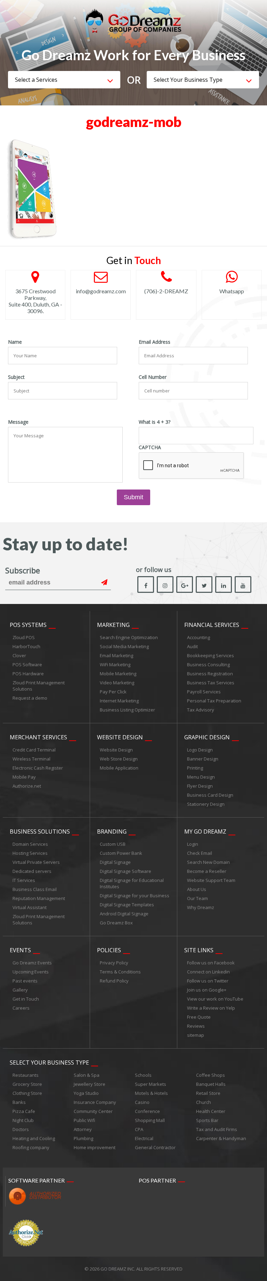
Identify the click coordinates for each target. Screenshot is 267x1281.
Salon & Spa (86, 1075)
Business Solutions (40, 831)
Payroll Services (204, 692)
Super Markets (150, 1084)
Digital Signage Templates (127, 904)
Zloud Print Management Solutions (39, 685)
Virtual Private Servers (36, 862)
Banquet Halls (211, 1084)
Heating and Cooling (34, 1138)
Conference (147, 1111)
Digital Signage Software (125, 871)
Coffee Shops (210, 1075)
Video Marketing (117, 682)
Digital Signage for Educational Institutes (132, 883)
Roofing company (31, 1147)
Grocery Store (27, 1084)
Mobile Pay (24, 777)
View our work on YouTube (215, 999)
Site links (198, 950)
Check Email (199, 853)
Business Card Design (210, 795)
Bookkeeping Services (210, 655)
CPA (139, 1129)
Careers (21, 1008)
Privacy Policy (114, 963)
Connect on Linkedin (208, 972)
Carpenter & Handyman (221, 1138)
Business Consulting (208, 664)
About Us (196, 889)
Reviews (196, 1026)
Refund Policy (114, 981)
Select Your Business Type (49, 1062)
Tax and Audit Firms (216, 1129)
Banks (19, 1102)
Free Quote (199, 1017)
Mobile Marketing (118, 673)
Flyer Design (200, 786)
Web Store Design (119, 759)
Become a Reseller (206, 871)
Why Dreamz (200, 907)
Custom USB (113, 844)
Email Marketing (116, 655)
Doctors (21, 1129)
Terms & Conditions (120, 972)
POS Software (27, 664)
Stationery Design (206, 804)
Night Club (23, 1120)
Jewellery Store (89, 1084)
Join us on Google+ (206, 990)
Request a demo (30, 698)
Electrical (144, 1138)
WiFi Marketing (115, 664)
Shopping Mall (150, 1120)
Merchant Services (38, 737)
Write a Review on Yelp (211, 1008)
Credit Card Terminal (34, 750)
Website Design (120, 737)
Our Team (197, 898)
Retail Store (208, 1093)
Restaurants (26, 1075)
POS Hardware (28, 673)
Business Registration (210, 673)
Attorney (83, 1129)
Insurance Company (95, 1102)
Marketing (113, 625)
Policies (109, 950)
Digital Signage (115, 862)
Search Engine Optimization (129, 637)
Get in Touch (26, 999)
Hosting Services (30, 853)
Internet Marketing (119, 701)
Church (203, 1102)
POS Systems (28, 625)
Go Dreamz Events (32, 963)
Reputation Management (39, 898)
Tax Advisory (200, 710)
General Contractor (155, 1147)
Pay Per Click (113, 692)
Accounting (198, 637)
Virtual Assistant (30, 907)
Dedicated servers (32, 871)
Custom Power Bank (121, 853)
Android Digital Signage (124, 913)
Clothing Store (27, 1093)
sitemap (195, 1035)
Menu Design (201, 777)
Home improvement (94, 1147)
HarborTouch (26, 646)
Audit (192, 646)
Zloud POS (24, 637)
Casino (142, 1102)
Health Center (210, 1111)
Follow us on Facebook (211, 963)
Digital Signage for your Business (134, 895)
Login (192, 844)
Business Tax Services (210, 682)
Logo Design (200, 750)
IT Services (24, 880)
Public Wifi (84, 1120)
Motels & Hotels (151, 1093)
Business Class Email (35, 889)
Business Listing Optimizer (127, 710)
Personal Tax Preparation (214, 701)
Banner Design (202, 759)
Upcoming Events (31, 972)
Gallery (20, 990)
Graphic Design (207, 737)
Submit (133, 497)
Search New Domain (208, 862)
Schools (143, 1075)
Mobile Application (119, 768)
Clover (19, 655)
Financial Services (211, 625)
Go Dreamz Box (116, 923)
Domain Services (30, 844)
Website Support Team (211, 880)
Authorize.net (27, 786)
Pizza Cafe (24, 1111)
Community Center (93, 1111)
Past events (25, 981)
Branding (112, 831)
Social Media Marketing (124, 646)
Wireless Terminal (31, 759)
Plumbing (83, 1138)
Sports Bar (207, 1120)
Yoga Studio (86, 1093)
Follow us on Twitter (207, 981)
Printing (195, 768)
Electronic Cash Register (38, 768)
